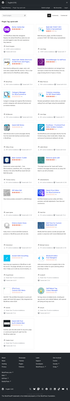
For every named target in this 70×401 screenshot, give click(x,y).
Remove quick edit (53, 158)
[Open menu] (67, 2)
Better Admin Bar (18, 27)
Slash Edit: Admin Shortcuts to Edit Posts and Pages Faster (22, 61)
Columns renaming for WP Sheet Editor (53, 93)
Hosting (4, 364)
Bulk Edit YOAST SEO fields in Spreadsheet (54, 28)
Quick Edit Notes (18, 125)
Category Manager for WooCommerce (19, 93)
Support (38, 361)
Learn (37, 358)
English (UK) (9, 389)
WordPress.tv (41, 367)
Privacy (4, 367)
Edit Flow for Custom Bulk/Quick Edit (53, 224)
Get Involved (57, 358)
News (3, 361)
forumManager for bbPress (56, 60)
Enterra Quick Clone (19, 223)
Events (55, 361)
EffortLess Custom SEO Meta (18, 289)
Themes (21, 361)
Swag (55, 367)
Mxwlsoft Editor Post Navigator (52, 257)
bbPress (5, 378)
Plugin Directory (6, 7)
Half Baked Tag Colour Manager (52, 289)
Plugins (21, 364)
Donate (56, 364)
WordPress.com (7, 372)
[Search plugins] (25, 15)
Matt (4, 375)
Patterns (21, 367)
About (3, 358)
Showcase (22, 358)
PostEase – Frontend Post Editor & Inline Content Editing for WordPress (55, 126)
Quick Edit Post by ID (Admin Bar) (18, 322)
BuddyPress (6, 381)
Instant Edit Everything (20, 256)
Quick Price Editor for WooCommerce (53, 191)
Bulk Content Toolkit (19, 158)
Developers (39, 364)
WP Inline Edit (17, 190)
